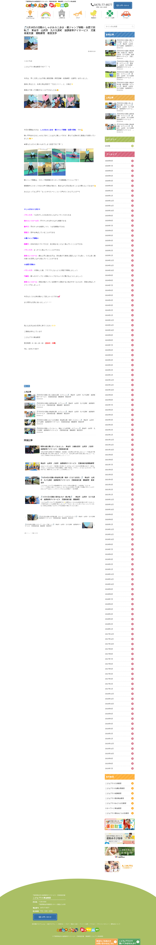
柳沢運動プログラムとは (38, 924)
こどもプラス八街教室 (113, 783)
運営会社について (115, 924)
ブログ (67, 924)
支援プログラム (51, 924)
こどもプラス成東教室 (113, 793)
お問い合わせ (124, 5)
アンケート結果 (84, 924)
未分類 (27, 386)
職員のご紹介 (74, 924)
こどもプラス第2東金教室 (114, 798)
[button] (132, 27)
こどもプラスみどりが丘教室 (115, 803)
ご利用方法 (60, 924)
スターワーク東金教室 (113, 808)
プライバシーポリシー (103, 924)
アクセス (92, 924)
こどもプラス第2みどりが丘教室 (117, 813)
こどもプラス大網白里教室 (115, 788)
